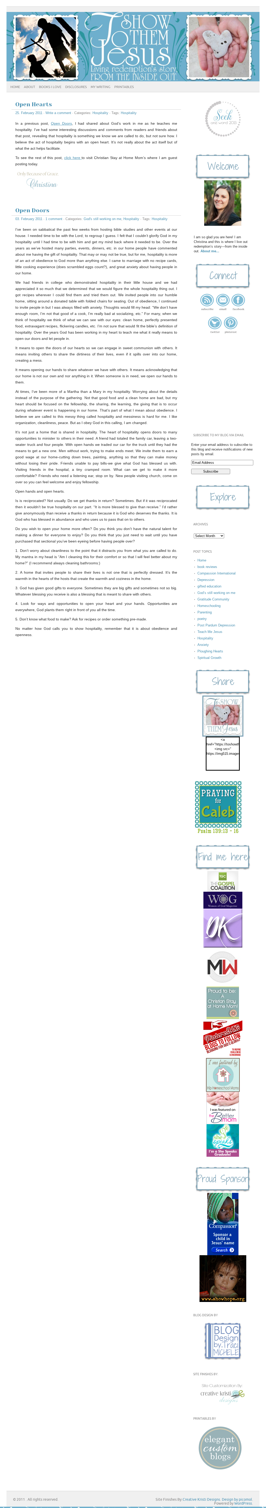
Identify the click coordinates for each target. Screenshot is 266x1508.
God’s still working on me (216, 593)
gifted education (209, 586)
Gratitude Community (213, 599)
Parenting (204, 612)
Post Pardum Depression (216, 625)
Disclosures (76, 87)
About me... (210, 251)
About (29, 87)
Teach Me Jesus (209, 632)
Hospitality (100, 113)
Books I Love (50, 87)
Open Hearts (33, 104)
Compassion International (216, 573)
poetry (202, 619)
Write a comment (58, 113)
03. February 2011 (28, 219)
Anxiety (203, 645)
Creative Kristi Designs (201, 1500)
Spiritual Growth (209, 658)
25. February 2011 (28, 113)
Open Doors (61, 123)
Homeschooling (209, 606)
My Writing (100, 87)
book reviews (207, 567)
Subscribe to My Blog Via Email (218, 435)
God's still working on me (102, 219)
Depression (205, 580)
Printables (124, 87)
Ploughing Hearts (210, 651)
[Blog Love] (223, 1038)
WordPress (243, 1503)
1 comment (53, 219)
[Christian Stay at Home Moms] (223, 1003)
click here (73, 158)
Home (15, 87)
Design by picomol (237, 1500)
